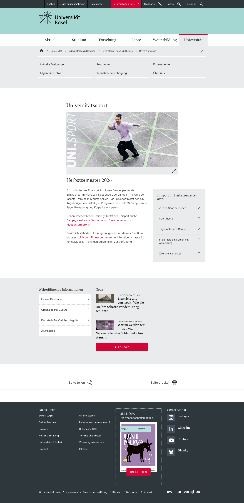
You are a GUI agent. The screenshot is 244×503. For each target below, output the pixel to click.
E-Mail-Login (46, 415)
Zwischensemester (170, 253)
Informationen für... (124, 3)
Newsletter (132, 492)
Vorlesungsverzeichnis (91, 442)
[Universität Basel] (59, 17)
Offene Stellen (87, 415)
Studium (79, 39)
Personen (189, 5)
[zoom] (122, 139)
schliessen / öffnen (202, 51)
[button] (80, 383)
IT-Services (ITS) (88, 429)
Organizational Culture (54, 309)
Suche (169, 5)
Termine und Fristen (90, 435)
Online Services (47, 422)
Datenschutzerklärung (95, 492)
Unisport (43, 449)
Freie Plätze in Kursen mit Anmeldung (174, 241)
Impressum (72, 492)
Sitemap (116, 492)
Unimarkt (43, 429)
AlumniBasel (48, 330)
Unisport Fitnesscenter (93, 237)
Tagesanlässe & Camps (172, 229)
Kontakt (148, 492)
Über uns (159, 73)
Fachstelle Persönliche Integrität (60, 320)
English (51, 3)
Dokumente (96, 3)
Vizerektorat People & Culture (118, 51)
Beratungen (116, 220)
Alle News (122, 347)
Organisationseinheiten (72, 3)
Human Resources (51, 299)
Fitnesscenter (162, 64)
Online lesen (138, 472)
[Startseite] (41, 51)
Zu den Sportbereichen (172, 207)
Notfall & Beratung (49, 435)
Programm (103, 64)
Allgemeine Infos (50, 73)
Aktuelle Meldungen (52, 64)
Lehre (136, 39)
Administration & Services (82, 51)
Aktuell (50, 39)
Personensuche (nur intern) (94, 422)
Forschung (107, 39)
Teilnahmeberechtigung (111, 73)
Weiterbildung (165, 39)
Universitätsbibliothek (50, 442)
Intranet (83, 449)
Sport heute (166, 218)
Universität (193, 39)
